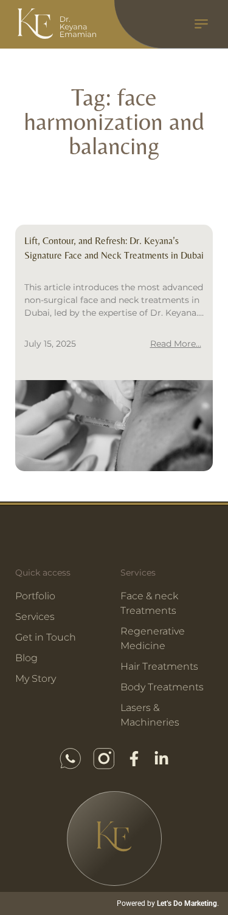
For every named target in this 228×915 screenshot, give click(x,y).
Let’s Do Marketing (187, 903)
